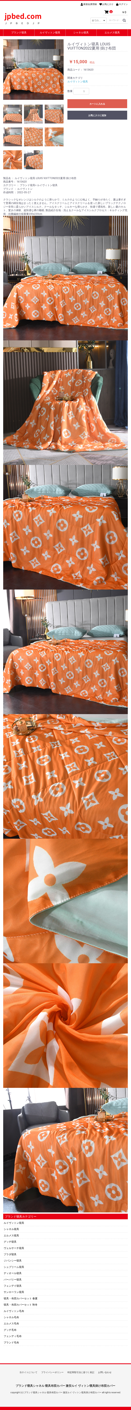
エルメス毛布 (11, 1323)
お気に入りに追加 (97, 115)
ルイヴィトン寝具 (50, 32)
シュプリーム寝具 (14, 1266)
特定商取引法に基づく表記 (80, 1372)
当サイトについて (28, 1372)
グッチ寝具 (10, 1241)
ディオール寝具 (13, 1273)
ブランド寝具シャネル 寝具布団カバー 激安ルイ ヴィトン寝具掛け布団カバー (65, 1385)
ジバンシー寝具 (13, 1260)
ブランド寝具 (19, 32)
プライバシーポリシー (52, 1372)
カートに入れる (97, 104)
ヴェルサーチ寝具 (14, 1248)
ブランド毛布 (11, 1342)
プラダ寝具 (10, 1254)
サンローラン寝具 (14, 1292)
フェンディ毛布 (13, 1336)
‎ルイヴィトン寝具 (14, 1222)
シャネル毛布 (11, 1317)
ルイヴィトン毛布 (14, 1311)
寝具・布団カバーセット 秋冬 (21, 1304)
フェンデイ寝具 (13, 1285)
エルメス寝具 (112, 32)
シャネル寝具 (81, 32)
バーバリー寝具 (13, 1279)
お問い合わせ (105, 1372)
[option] (33, 69)
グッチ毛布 (10, 1329)
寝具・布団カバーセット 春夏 (21, 1298)
